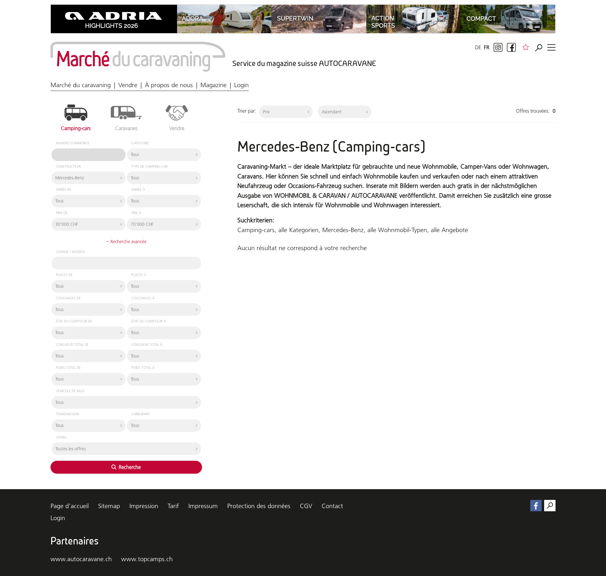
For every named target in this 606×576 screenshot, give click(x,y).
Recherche (129, 467)
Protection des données (258, 506)
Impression (143, 506)
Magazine (213, 85)
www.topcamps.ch (147, 559)
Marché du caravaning (80, 85)
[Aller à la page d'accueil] (137, 57)
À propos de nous (169, 85)
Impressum (203, 506)
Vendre (127, 85)
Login (241, 85)
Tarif (173, 506)
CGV (306, 506)
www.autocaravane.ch (81, 559)
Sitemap (109, 506)
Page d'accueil (69, 506)
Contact (332, 506)
